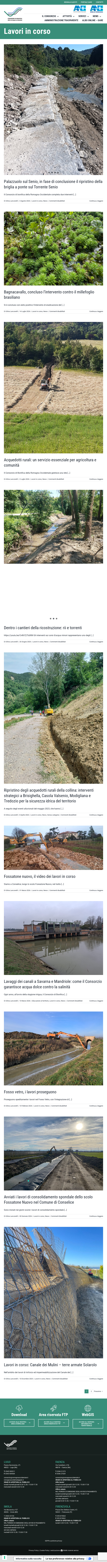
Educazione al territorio (40, 1001)
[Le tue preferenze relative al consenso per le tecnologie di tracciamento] (4, 1557)
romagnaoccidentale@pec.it (14, 1480)
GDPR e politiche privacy (53, 1541)
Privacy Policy (34, 1550)
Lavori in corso (37, 201)
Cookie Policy (44, 1550)
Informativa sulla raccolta (28, 1558)
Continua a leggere (96, 201)
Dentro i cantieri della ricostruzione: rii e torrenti (43, 627)
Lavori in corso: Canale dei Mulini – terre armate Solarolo (50, 1364)
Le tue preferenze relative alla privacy (65, 1558)
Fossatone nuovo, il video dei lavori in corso (39, 876)
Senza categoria (53, 815)
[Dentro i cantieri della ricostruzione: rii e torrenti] (53, 555)
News (45, 201)
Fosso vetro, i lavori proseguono (30, 1091)
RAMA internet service (70, 1550)
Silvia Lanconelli (12, 201)
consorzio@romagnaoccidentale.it (16, 1478)
